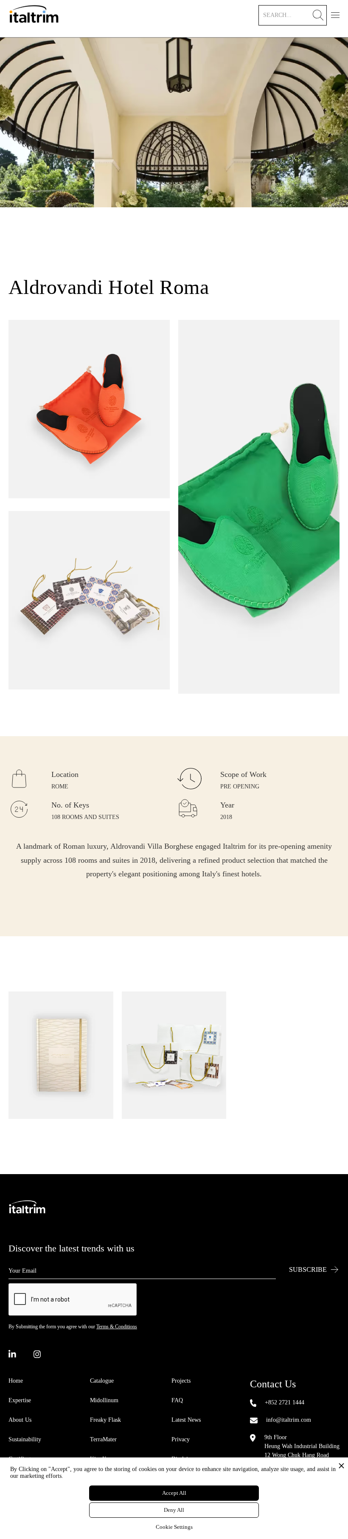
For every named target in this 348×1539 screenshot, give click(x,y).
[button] (335, 14)
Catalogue (102, 1381)
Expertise (19, 1400)
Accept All (174, 1493)
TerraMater (103, 1439)
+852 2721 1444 (284, 1402)
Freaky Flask (105, 1420)
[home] (33, 18)
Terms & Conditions (116, 1327)
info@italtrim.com (288, 1420)
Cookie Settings (174, 1527)
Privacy (180, 1439)
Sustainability (24, 1439)
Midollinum (104, 1400)
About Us (19, 1420)
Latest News (186, 1420)
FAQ (177, 1400)
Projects (181, 1381)
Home (15, 1381)
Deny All (174, 1510)
